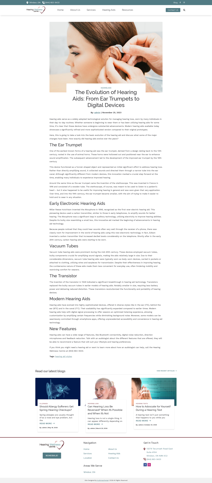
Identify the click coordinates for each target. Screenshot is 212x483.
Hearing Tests (142, 403)
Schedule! (52, 455)
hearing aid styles (63, 356)
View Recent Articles (166, 371)
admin (97, 112)
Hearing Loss (93, 403)
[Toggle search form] (184, 10)
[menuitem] (175, 2)
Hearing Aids (106, 88)
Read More (46, 423)
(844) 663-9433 (52, 2)
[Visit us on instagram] (184, 2)
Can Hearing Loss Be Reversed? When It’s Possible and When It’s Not (105, 410)
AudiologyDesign (103, 480)
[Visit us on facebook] (180, 2)
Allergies (44, 403)
